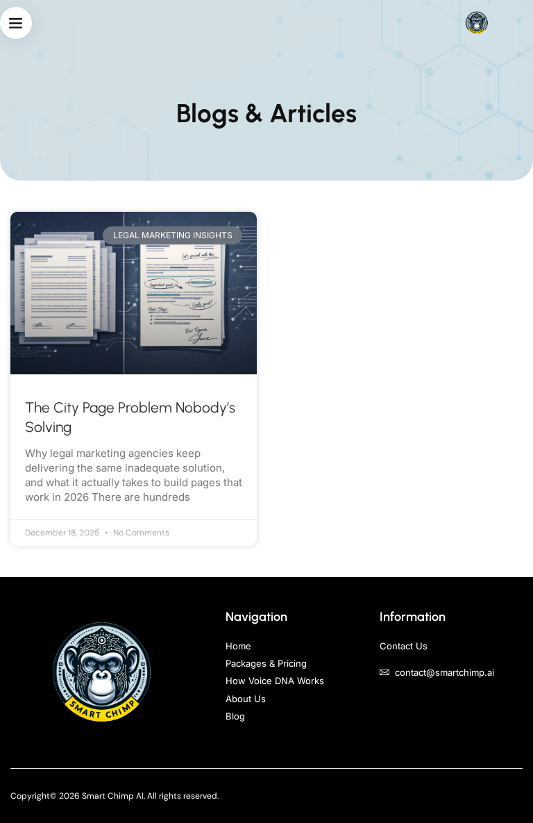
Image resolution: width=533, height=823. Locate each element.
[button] (16, 23)
